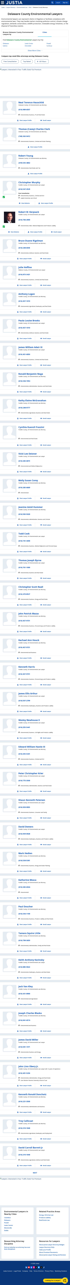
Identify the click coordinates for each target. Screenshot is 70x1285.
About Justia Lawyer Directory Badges (51, 1245)
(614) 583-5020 (24, 514)
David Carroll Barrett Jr (30, 1147)
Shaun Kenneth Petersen (31, 799)
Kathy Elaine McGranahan (32, 400)
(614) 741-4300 (24, 541)
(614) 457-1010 (24, 301)
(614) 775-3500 (24, 780)
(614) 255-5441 (24, 727)
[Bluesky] (39, 1267)
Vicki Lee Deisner (27, 453)
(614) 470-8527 (24, 594)
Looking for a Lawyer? (52, 1280)
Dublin (6, 1230)
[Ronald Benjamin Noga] (9, 379)
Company (25, 1271)
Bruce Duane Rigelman (30, 240)
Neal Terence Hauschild (31, 102)
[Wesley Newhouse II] (9, 725)
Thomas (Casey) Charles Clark (34, 129)
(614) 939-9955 (24, 807)
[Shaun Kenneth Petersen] (9, 805)
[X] (41, 1267)
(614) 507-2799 (24, 700)
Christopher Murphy (29, 182)
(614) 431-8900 (24, 993)
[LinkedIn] (26, 1267)
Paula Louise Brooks (29, 320)
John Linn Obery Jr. (28, 1066)
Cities (45, 32)
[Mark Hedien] (9, 858)
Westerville (8, 1228)
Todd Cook (24, 533)
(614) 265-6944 (24, 887)
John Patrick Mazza (28, 613)
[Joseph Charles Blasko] (9, 1018)
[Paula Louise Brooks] (9, 326)
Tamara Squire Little (29, 933)
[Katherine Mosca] (9, 885)
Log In (58, 2)
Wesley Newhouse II (29, 720)
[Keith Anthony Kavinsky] (9, 965)
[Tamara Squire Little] (9, 938)
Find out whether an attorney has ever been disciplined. (17, 1248)
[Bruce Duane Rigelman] (9, 246)
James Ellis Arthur (27, 693)
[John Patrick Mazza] (9, 619)
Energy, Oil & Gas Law (46, 1215)
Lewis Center (29, 43)
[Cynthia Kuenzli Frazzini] (9, 432)
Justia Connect (7, 1271)
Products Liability (45, 1218)
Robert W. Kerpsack (28, 211)
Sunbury (49, 46)
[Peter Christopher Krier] (9, 779)
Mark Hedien (25, 853)
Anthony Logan (26, 293)
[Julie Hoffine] (9, 272)
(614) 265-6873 (24, 461)
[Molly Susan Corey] (9, 486)
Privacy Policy (49, 1271)
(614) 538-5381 (24, 860)
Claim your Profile (45, 1250)
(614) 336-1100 (24, 914)
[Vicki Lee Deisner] (9, 459)
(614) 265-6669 (24, 487)
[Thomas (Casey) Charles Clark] (9, 134)
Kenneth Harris (26, 666)
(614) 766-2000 (24, 220)
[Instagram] (34, 1267)
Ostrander (28, 46)
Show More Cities (34, 50)
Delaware (6, 43)
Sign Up (65, 2)
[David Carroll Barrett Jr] (9, 1153)
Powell (49, 43)
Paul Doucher (25, 906)
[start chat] (65, 1280)
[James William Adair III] (9, 352)
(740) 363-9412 (24, 136)
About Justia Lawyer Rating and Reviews (52, 1255)
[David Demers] (9, 832)
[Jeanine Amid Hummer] (9, 512)
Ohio (30, 7)
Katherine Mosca (27, 879)
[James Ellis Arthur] (9, 699)
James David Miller (28, 1039)
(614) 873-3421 (24, 274)
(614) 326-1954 (24, 381)
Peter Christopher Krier (30, 773)
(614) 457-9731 (24, 621)
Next (35, 1173)
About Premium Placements (48, 1252)
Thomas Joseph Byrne (29, 560)
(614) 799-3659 (24, 940)
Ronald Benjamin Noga (30, 373)
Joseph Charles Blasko (30, 1013)
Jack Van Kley (25, 986)
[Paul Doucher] (9, 912)
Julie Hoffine (25, 267)
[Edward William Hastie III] (9, 752)
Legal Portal (17, 1271)
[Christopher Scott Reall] (9, 592)
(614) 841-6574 (24, 1020)
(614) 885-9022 (24, 967)
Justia (3, 7)
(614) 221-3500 (24, 1101)
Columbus (7, 1218)
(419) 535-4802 (24, 163)
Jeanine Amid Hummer (30, 507)
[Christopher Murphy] (9, 188)
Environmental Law (22, 7)
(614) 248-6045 (24, 248)
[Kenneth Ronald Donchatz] (9, 1100)
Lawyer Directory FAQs (46, 1247)
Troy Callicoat (25, 1120)
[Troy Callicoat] (9, 1126)
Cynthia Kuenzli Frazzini (31, 427)
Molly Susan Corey (28, 480)
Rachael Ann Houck (28, 640)
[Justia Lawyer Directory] (14, 2)
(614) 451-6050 (24, 354)
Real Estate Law (44, 1220)
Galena (5, 46)
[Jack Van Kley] (9, 992)
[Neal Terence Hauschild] (9, 108)
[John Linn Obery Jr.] (9, 1072)
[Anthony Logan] (9, 299)
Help (30, 1271)
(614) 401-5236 (24, 1073)
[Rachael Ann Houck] (9, 645)
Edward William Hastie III (31, 746)
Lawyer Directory (10, 7)
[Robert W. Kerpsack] (9, 217)
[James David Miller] (9, 1045)
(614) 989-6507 (24, 109)
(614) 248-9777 (24, 407)
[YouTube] (29, 1267)
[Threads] (36, 1267)
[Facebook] (31, 1267)
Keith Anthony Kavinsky (31, 959)
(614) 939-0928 (24, 834)
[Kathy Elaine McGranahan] (9, 406)
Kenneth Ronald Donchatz (32, 1094)
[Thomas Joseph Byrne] (9, 566)
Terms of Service (39, 1271)
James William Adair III (30, 347)
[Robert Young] (9, 161)
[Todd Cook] (9, 539)
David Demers (25, 826)
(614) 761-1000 (24, 567)
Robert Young (25, 155)
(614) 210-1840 (24, 1128)
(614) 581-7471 (24, 1047)
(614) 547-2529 (24, 189)
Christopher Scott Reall (30, 586)
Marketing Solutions (61, 1271)
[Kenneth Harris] (9, 672)
